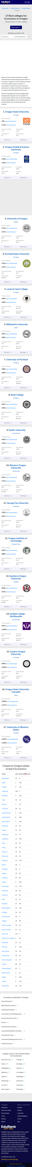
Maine (4, 977)
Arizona (4, 804)
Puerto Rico (5, 985)
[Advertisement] (16, 59)
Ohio (3, 899)
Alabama (4, 903)
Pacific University (16, 430)
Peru (18, 1121)
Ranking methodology (9, 1159)
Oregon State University (16, 111)
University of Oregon (16, 218)
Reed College (16, 394)
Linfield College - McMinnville (16, 615)
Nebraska (5, 826)
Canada (19, 1107)
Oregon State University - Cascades (16, 690)
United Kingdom (22, 1116)
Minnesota (5, 834)
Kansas (4, 830)
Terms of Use (11, 1166)
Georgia (4, 912)
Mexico (19, 1110)
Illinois (4, 865)
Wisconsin (5, 856)
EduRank (24, 22)
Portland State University (16, 254)
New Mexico (6, 821)
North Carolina (6, 925)
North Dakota (6, 813)
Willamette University (16, 324)
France (19, 1119)
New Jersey (5, 951)
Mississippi (5, 886)
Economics (5, 8)
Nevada (4, 787)
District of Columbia (8, 938)
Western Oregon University (16, 466)
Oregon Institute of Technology (16, 539)
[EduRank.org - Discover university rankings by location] (5, 2)
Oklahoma (5, 839)
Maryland (5, 942)
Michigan (5, 869)
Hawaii (4, 981)
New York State (6, 1110)
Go (29, 36)
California (5, 791)
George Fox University (16, 503)
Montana (4, 795)
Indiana (4, 873)
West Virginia (6, 908)
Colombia (20, 1113)
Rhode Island (6, 973)
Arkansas (5, 860)
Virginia (4, 921)
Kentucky (5, 895)
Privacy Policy (21, 1166)
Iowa (3, 843)
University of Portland (16, 359)
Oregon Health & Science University (16, 148)
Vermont (4, 947)
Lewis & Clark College (16, 289)
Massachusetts (6, 968)
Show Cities (15, 27)
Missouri (4, 852)
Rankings (23, 140)
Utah (3, 800)
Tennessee (5, 890)
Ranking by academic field (16, 33)
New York (5, 934)
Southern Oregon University (16, 577)
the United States (11, 121)
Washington (5, 778)
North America (15, 8)
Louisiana (5, 877)
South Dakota (6, 817)
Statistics (7, 140)
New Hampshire (7, 960)
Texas (3, 847)
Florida (4, 964)
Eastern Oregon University (16, 652)
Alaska (4, 882)
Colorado (5, 808)
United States (26, 8)
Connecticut (5, 955)
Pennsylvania (6, 916)
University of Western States (16, 728)
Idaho (3, 782)
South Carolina (6, 929)
